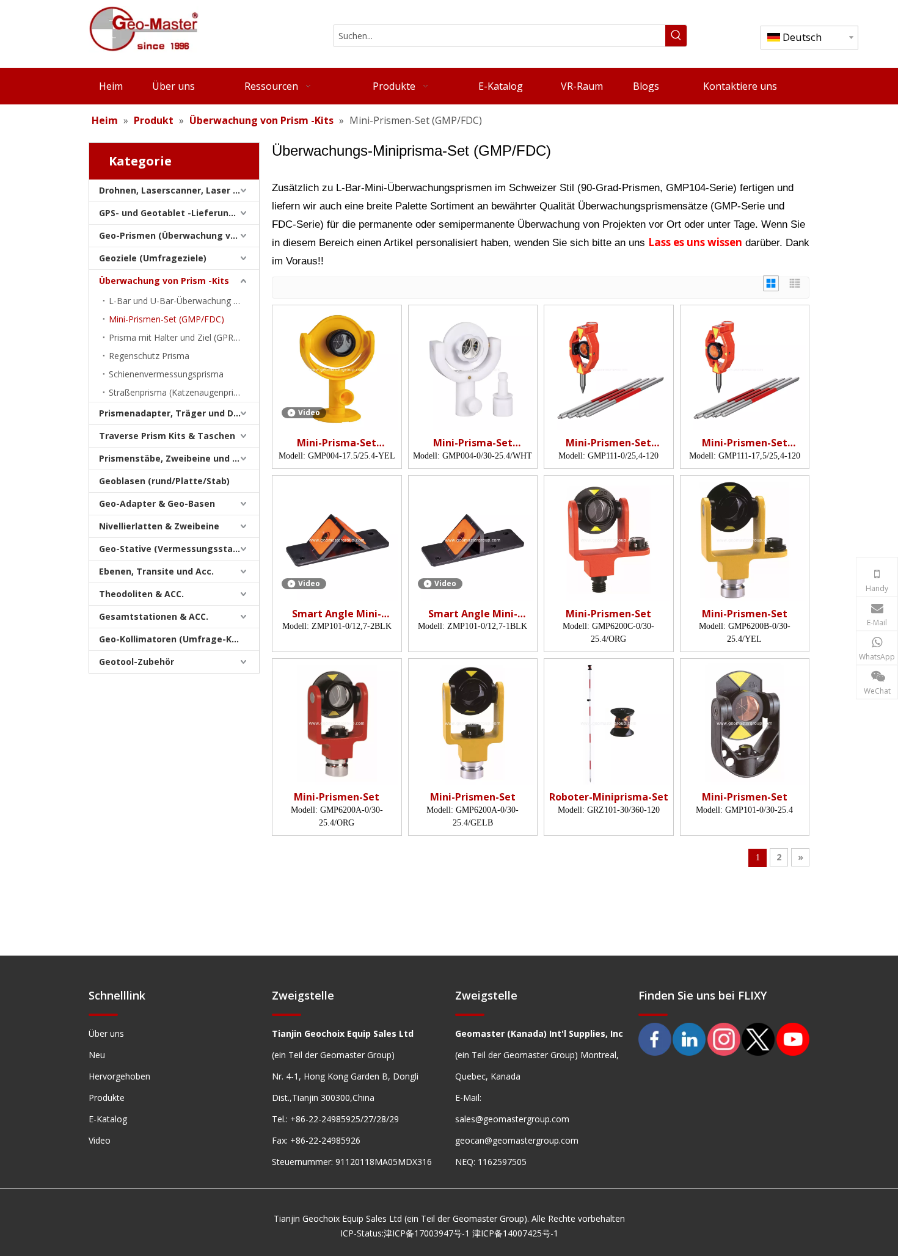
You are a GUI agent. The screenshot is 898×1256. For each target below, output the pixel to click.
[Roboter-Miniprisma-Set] (608, 722)
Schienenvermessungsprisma (166, 374)
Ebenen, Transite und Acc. (156, 571)
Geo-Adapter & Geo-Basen (157, 503)
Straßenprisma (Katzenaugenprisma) (181, 392)
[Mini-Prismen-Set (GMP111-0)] (608, 368)
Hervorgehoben (119, 1076)
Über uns (106, 1033)
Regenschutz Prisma (149, 355)
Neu (97, 1055)
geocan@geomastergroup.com (517, 1140)
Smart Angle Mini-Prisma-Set (336, 614)
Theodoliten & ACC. (141, 594)
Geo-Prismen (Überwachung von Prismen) (179, 235)
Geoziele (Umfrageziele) (152, 258)
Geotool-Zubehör (136, 661)
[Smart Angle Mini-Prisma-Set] (337, 539)
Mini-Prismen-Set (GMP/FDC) (166, 319)
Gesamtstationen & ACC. (153, 616)
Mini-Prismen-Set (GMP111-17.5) (744, 443)
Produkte (107, 1097)
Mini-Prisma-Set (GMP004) (336, 443)
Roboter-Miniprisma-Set (608, 797)
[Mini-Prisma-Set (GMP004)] (337, 368)
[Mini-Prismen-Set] (608, 539)
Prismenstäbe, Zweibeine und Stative (179, 458)
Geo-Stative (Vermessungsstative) (176, 548)
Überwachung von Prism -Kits (164, 280)
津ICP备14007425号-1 (515, 1233)
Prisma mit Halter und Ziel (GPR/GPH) (183, 337)
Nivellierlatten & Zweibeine (159, 526)
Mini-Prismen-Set (608, 614)
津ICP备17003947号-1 (427, 1233)
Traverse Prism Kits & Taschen (167, 435)
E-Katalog (108, 1119)
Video (100, 1140)
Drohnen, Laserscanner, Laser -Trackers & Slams (179, 190)
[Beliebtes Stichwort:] (676, 35)
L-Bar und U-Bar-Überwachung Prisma (184, 301)
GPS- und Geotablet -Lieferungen (172, 213)
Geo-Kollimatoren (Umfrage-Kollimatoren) (179, 639)
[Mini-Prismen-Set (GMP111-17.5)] (745, 368)
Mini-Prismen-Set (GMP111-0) (608, 443)
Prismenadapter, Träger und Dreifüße (179, 413)
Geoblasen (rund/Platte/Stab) (164, 481)
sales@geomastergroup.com (512, 1119)
